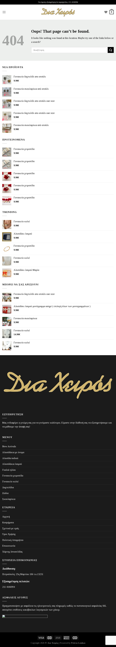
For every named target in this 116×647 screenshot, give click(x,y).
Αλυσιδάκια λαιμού (12, 464)
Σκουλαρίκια (8, 499)
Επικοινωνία (8, 545)
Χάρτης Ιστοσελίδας (12, 551)
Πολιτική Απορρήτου (12, 540)
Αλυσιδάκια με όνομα (13, 452)
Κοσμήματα (8, 522)
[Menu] (4, 12)
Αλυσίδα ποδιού (10, 458)
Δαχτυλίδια (8, 487)
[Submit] (111, 50)
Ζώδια (5, 493)
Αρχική (6, 516)
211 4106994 (8, 587)
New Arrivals (9, 446)
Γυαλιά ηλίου (9, 470)
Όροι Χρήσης (9, 534)
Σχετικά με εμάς (10, 528)
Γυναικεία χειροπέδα (12, 475)
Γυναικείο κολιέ (10, 481)
